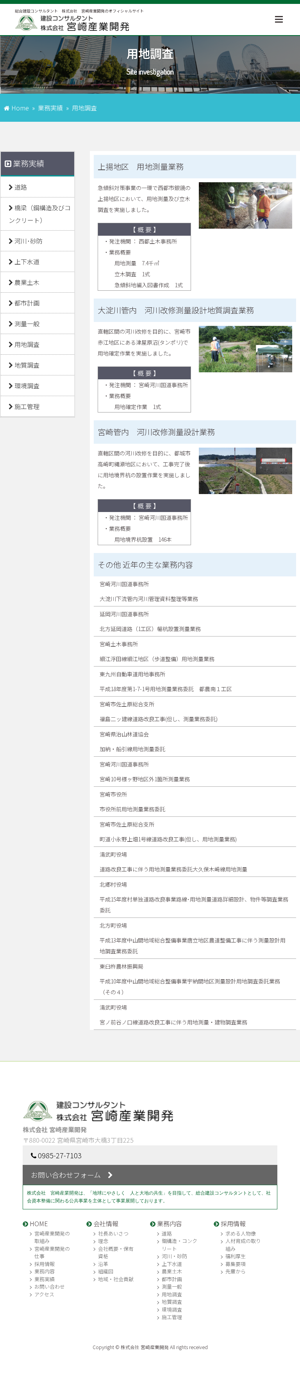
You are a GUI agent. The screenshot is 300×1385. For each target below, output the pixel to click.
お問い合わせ (49, 1286)
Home (20, 107)
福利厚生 (235, 1256)
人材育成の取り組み (243, 1244)
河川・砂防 (174, 1256)
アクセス (44, 1294)
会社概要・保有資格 (116, 1252)
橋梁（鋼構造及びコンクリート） (40, 214)
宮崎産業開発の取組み (52, 1237)
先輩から (235, 1271)
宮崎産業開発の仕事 (52, 1252)
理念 (103, 1241)
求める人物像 (240, 1233)
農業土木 (26, 282)
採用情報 (44, 1264)
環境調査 (26, 385)
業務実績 (50, 107)
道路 (20, 187)
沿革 (103, 1264)
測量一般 (26, 323)
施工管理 (26, 406)
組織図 (105, 1271)
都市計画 (26, 303)
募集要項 (235, 1264)
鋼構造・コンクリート (179, 1244)
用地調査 (26, 344)
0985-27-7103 (60, 1155)
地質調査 (26, 365)
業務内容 (44, 1271)
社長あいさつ (113, 1233)
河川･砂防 (28, 240)
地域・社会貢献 (116, 1279)
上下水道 (26, 261)
